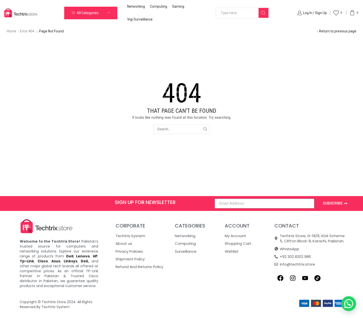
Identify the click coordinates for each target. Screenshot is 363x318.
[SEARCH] (205, 129)
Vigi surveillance (140, 19)
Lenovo (83, 256)
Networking (136, 6)
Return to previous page (337, 31)
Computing (158, 6)
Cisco (43, 261)
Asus (55, 261)
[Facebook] (280, 278)
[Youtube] (305, 278)
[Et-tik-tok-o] (317, 278)
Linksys (70, 261)
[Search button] (263, 13)
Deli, (85, 261)
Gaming (178, 6)
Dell (69, 256)
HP (95, 256)
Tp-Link (27, 261)
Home (11, 31)
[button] (348, 303)
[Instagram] (293, 278)
